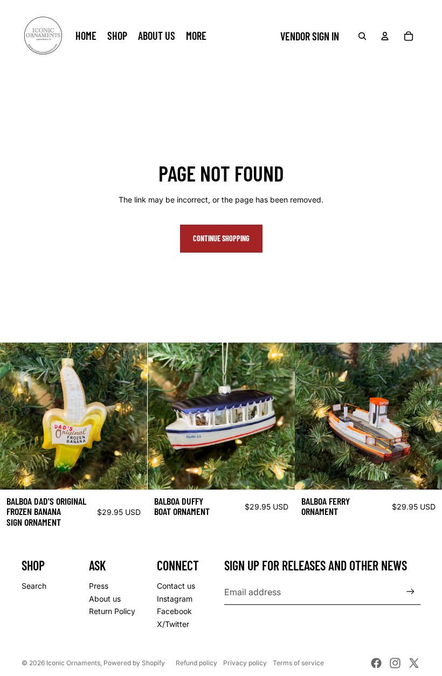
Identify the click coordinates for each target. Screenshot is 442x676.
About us (105, 598)
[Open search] (362, 36)
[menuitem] (196, 36)
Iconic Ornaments (73, 663)
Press (98, 585)
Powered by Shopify (134, 663)
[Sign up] (410, 592)
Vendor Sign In (309, 36)
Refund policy (196, 663)
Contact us (176, 585)
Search (34, 585)
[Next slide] (426, 416)
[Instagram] (395, 663)
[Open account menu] (385, 36)
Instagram (174, 598)
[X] (414, 663)
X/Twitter (173, 624)
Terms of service (298, 663)
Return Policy (112, 611)
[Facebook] (376, 663)
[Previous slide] (311, 416)
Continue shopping (221, 238)
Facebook (174, 611)
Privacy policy (245, 663)
